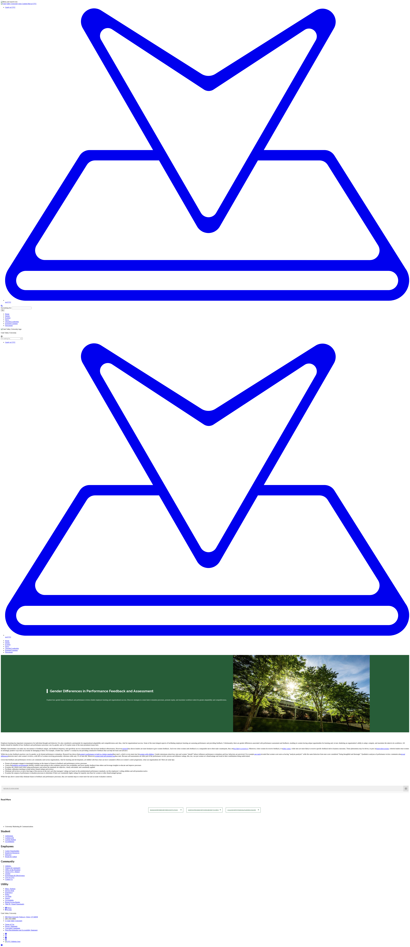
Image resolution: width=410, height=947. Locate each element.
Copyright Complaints (12, 928)
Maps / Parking (10, 889)
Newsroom (9, 325)
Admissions (9, 836)
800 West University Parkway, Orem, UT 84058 (21, 917)
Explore (7, 318)
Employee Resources (12, 853)
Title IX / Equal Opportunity (14, 904)
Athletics (8, 866)
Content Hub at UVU (29, 4)
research (125, 749)
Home (7, 314)
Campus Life (9, 838)
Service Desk (9, 891)
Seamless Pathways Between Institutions (164, 810)
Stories (7, 316)
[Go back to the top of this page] (2, 945)
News (7, 320)
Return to (11, 788)
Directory (8, 855)
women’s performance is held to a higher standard (96, 754)
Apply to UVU (10, 7)
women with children (147, 754)
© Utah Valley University (13, 921)
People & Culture (11, 857)
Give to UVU (9, 877)
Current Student (10, 840)
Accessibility (9, 900)
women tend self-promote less (105, 756)
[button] (205, 2)
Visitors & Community (12, 868)
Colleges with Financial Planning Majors (241, 810)
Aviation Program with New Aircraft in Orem (203, 810)
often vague (287, 749)
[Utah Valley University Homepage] (11, 4)
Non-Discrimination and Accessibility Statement (21, 930)
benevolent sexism (382, 749)
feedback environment (19, 765)
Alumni (7, 874)
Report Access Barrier (12, 902)
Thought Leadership (12, 322)
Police (7, 894)
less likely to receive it (240, 749)
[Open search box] (2, 306)
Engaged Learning (11, 323)
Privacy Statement (11, 926)
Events (9, 910)
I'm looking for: (6, 308)
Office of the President (12, 870)
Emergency (9, 892)
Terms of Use (9, 924)
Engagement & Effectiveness (15, 875)
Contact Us (9, 879)
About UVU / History (12, 872)
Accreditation (9, 842)
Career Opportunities (12, 851)
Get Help (8, 896)
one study (257, 754)
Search (7, 898)
